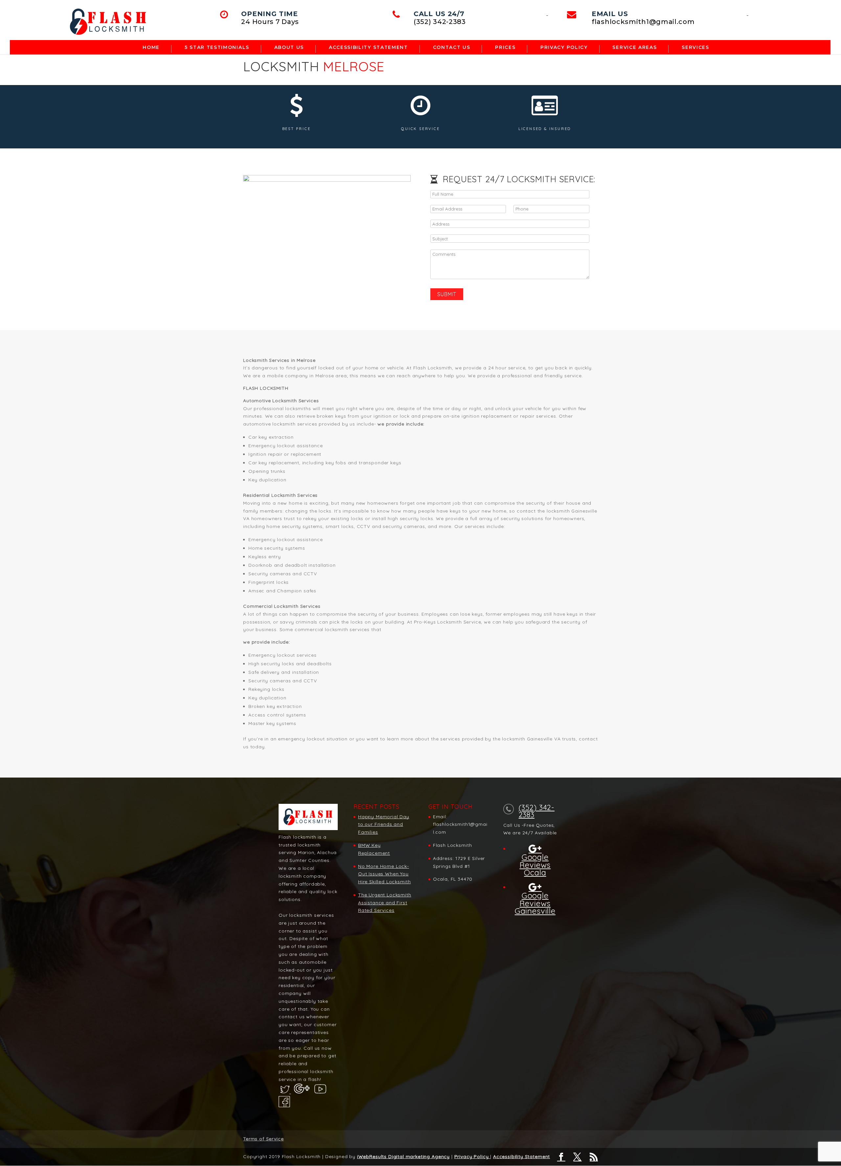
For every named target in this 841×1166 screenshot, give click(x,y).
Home (151, 47)
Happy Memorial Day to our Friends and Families (383, 824)
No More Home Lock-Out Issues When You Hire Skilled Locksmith (384, 874)
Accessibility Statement (521, 1156)
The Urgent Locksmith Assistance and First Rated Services (384, 902)
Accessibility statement (368, 47)
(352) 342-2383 (537, 811)
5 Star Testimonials (217, 47)
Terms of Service (263, 1139)
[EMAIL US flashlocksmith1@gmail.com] (747, 13)
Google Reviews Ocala (535, 864)
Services (695, 47)
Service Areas (634, 47)
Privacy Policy (564, 47)
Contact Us (451, 47)
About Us (289, 47)
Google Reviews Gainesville (535, 903)
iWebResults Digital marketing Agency (403, 1156)
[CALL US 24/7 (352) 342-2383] (547, 13)
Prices (505, 47)
